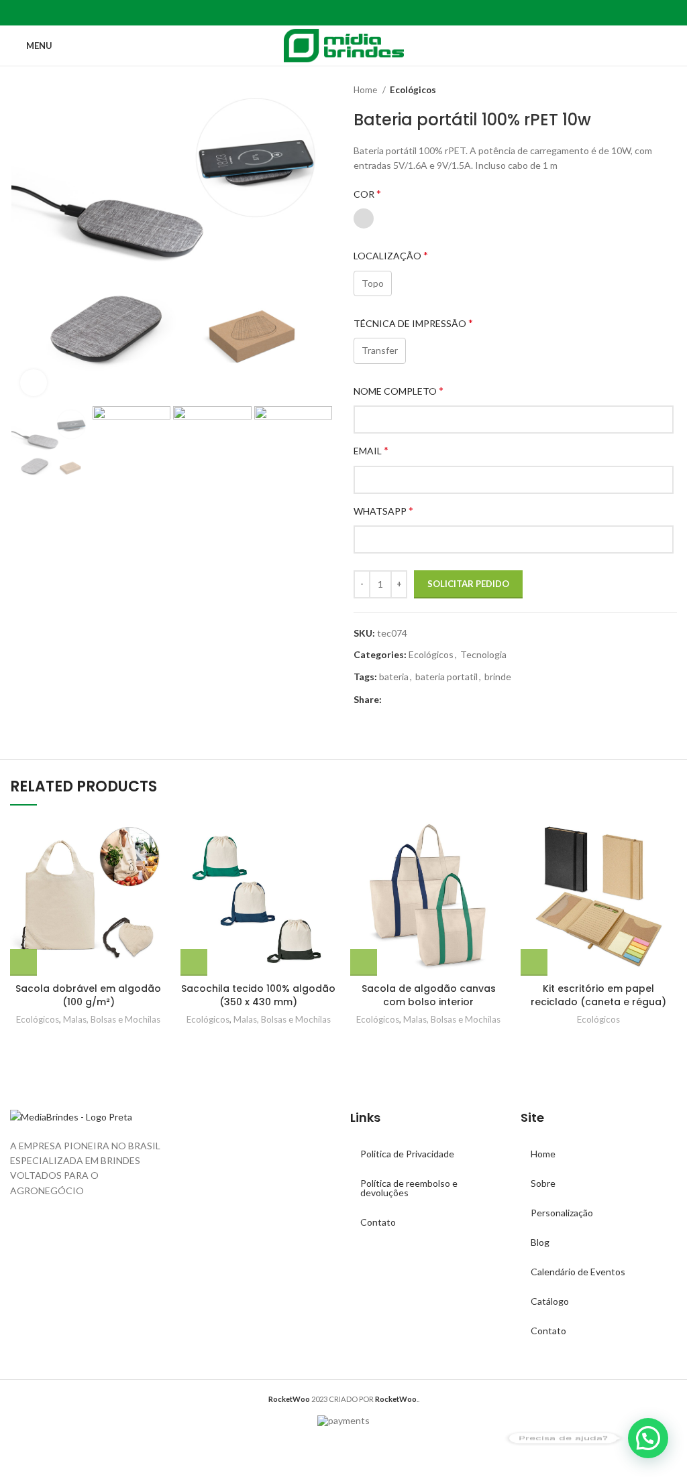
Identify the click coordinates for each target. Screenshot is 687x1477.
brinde (497, 676)
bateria (394, 676)
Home (366, 89)
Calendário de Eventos (578, 1271)
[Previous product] (643, 90)
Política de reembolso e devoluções (409, 1187)
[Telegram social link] (374, 12)
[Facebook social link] (313, 12)
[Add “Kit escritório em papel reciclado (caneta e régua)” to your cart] (534, 962)
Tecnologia (483, 654)
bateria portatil (446, 676)
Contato (378, 1222)
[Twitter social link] (328, 12)
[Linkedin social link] (359, 12)
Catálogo (550, 1301)
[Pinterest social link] (344, 12)
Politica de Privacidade (407, 1153)
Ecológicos (413, 89)
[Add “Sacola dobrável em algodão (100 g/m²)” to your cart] (23, 962)
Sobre (543, 1183)
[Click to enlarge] (33, 382)
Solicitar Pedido (468, 583)
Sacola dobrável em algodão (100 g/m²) (88, 995)
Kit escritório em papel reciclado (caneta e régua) (598, 995)
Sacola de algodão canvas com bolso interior (429, 995)
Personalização (562, 1212)
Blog (540, 1242)
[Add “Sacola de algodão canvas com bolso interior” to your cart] (363, 962)
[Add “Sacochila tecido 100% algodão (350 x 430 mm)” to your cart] (193, 962)
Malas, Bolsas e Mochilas (111, 1019)
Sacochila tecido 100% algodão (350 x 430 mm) (258, 995)
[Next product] (670, 90)
